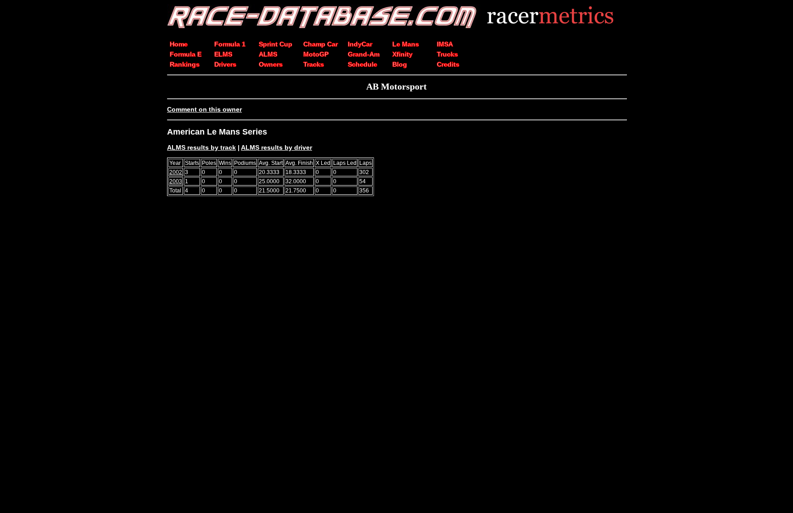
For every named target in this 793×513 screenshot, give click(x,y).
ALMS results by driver (276, 147)
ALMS (268, 54)
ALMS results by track (201, 147)
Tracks (313, 64)
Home (179, 44)
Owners (271, 64)
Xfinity (402, 54)
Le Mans (405, 44)
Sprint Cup (275, 44)
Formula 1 (230, 44)
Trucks (447, 54)
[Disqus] (396, 330)
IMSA (445, 44)
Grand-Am (364, 54)
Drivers (225, 64)
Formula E (185, 54)
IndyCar (360, 44)
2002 (175, 172)
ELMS (223, 54)
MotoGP (316, 54)
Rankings (185, 64)
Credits (448, 64)
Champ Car (320, 44)
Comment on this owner (204, 109)
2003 (175, 181)
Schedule (362, 64)
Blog (399, 64)
